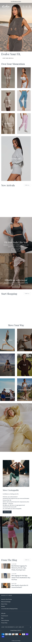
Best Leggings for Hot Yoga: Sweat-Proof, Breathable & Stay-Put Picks (21, 578)
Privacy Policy (4, 623)
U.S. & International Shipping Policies (9, 608)
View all (27, 185)
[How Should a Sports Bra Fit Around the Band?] (5, 585)
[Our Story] (16, 473)
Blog (2, 618)
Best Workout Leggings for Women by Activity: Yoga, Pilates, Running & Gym (19, 568)
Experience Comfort (16, 535)
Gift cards (3, 613)
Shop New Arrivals (8, 58)
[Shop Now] (16, 235)
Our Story (7, 512)
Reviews (3, 606)
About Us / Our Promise (6, 599)
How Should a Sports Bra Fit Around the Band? (20, 586)
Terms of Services (5, 620)
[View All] (16, 271)
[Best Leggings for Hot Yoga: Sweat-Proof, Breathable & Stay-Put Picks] (5, 575)
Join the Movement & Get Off (12, 627)
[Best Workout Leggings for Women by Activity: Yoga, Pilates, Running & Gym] (5, 566)
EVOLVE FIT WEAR (6, 595)
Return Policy (4, 604)
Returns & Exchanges (5, 601)
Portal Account (4, 616)
